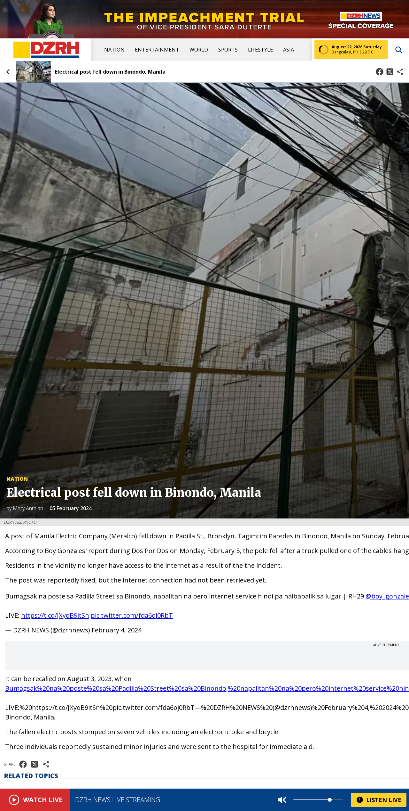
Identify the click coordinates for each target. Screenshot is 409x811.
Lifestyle (260, 49)
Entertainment (157, 49)
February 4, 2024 (117, 630)
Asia (288, 49)
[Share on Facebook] (379, 72)
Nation (114, 49)
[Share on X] (390, 72)
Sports (228, 49)
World (198, 49)
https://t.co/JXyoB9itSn (55, 615)
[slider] (330, 800)
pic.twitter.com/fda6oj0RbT (132, 615)
